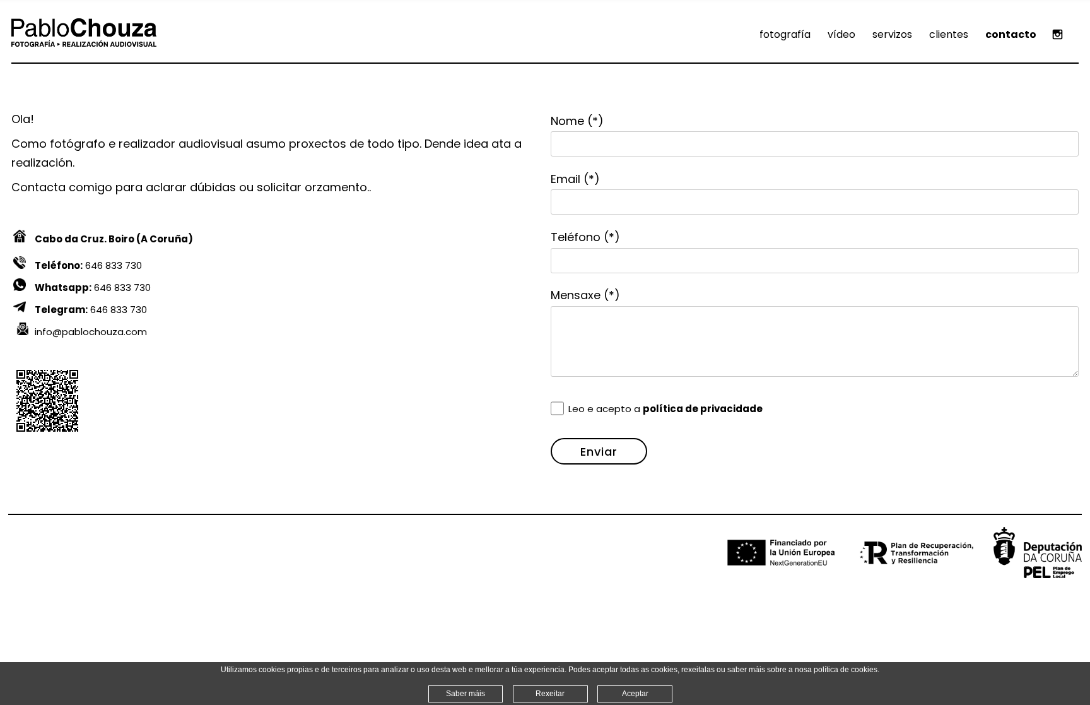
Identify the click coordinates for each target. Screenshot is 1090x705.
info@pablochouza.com (91, 331)
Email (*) (575, 179)
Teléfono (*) (585, 237)
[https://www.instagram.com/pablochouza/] (1057, 34)
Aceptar (635, 693)
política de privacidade (703, 408)
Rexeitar (550, 693)
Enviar (599, 451)
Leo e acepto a (665, 408)
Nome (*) (577, 121)
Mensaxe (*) (585, 295)
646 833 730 (88, 265)
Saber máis (465, 693)
